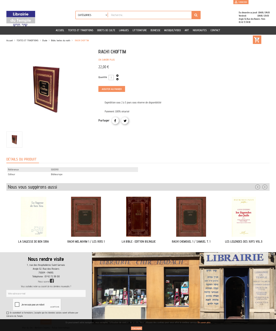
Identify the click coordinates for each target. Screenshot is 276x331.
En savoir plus (107, 59)
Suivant (267, 186)
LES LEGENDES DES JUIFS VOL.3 (243, 241)
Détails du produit (21, 159)
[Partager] (115, 120)
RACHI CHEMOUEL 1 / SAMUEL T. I (191, 241)
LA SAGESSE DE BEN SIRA (33, 241)
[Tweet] (124, 120)
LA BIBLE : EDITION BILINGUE (139, 241)
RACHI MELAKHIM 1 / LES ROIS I (86, 241)
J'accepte (136, 328)
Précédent (261, 186)
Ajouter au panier (112, 89)
